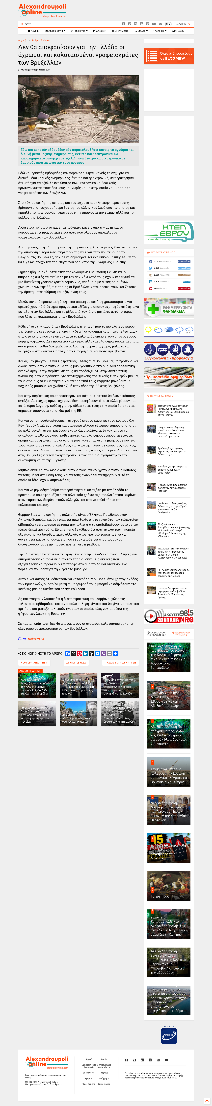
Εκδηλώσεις (121, 31)
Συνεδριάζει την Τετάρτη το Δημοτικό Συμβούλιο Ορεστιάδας (172, 469)
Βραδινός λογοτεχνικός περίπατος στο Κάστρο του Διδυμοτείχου (172, 451)
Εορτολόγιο (89, 1073)
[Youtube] (154, 24)
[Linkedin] (141, 24)
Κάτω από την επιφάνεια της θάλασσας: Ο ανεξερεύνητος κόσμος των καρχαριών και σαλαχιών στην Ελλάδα (118, 686)
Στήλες (141, 31)
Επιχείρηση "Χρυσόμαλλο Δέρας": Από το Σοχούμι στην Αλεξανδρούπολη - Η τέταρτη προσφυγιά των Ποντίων (36, 714)
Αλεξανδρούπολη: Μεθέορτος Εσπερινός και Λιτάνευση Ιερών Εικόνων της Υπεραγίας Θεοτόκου (169, 811)
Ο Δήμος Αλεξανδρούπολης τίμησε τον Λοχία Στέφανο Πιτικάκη (172, 488)
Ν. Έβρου (179, 31)
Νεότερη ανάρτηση (34, 663)
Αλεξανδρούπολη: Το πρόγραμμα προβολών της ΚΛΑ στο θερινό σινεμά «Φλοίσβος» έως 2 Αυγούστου (169, 735)
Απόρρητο (104, 1078)
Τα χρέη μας (160, 896)
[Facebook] (123, 24)
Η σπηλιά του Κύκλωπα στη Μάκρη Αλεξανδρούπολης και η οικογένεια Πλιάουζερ (76, 716)
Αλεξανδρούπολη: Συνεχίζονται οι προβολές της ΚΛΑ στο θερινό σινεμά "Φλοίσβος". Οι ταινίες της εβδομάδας (36, 686)
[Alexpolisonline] (160, 24)
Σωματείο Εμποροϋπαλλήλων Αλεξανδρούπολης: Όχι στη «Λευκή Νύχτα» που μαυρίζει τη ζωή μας (169, 925)
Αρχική (34, 31)
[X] (129, 24)
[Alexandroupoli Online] (42, 16)
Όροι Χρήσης (89, 1084)
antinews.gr (35, 638)
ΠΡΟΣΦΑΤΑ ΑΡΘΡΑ (161, 396)
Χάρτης (104, 1073)
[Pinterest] (147, 24)
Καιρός (104, 1059)
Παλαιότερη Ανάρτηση (120, 663)
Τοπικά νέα (79, 31)
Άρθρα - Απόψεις (41, 40)
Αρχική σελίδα (76, 663)
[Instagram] (135, 24)
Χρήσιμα (159, 31)
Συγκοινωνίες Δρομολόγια (104, 1066)
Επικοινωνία (104, 1084)
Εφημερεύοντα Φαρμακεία (88, 1066)
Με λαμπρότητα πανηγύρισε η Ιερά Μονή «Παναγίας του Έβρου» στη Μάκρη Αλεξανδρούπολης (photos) (78, 686)
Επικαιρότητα (55, 31)
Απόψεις (101, 31)
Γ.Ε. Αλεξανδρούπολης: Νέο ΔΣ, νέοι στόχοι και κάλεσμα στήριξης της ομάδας (174, 573)
